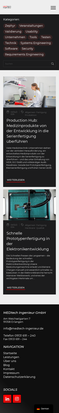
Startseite (10, 353)
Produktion (31, 115)
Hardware (30, 228)
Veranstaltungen (31, 25)
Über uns (9, 361)
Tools (33, 37)
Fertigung (41, 112)
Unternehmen (15, 37)
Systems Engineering (36, 43)
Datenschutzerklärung (19, 377)
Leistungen (11, 357)
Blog (6, 365)
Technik (10, 43)
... (7, 171)
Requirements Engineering (24, 54)
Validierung (13, 31)
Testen (46, 37)
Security (27, 48)
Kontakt (9, 369)
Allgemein (30, 112)
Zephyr (10, 25)
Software (11, 48)
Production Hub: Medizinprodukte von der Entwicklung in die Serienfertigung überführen (27, 131)
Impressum (11, 373)
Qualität (40, 228)
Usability (32, 31)
